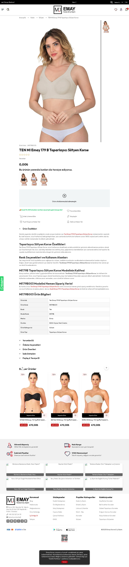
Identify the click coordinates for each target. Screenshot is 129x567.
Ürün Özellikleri (30, 229)
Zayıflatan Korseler (106, 501)
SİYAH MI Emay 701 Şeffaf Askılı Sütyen (33, 420)
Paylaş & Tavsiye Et (31, 358)
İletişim (32, 519)
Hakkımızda (34, 505)
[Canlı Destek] (2, 283)
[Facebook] (11, 521)
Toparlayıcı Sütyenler (106, 519)
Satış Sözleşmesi (58, 508)
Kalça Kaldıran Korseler (107, 516)
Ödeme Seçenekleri (32, 345)
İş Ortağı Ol (34, 516)
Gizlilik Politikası (54, 559)
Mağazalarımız (35, 508)
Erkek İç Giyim (81, 505)
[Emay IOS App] (71, 529)
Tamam (64, 562)
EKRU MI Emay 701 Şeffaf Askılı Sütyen (95, 420)
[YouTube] (25, 521)
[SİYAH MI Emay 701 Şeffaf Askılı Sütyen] (33, 393)
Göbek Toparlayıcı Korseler (108, 508)
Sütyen (78, 519)
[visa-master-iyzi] (17, 529)
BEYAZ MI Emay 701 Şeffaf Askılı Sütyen (64, 420)
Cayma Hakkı (57, 512)
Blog (31, 501)
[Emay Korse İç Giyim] (64, 10)
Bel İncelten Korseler (106, 505)
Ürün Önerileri (29, 349)
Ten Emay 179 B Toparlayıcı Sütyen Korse (78, 234)
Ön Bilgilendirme (59, 505)
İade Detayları (29, 354)
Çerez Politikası (58, 516)
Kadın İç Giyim (81, 501)
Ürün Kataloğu (35, 512)
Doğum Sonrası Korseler (107, 512)
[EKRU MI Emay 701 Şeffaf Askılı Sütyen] (95, 393)
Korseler (79, 516)
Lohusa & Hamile (82, 508)
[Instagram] (8, 521)
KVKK (55, 519)
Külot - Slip (80, 512)
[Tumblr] (22, 521)
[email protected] (15, 517)
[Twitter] (18, 521)
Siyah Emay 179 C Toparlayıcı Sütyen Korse (64, 289)
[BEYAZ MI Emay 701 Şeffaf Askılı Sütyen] (64, 393)
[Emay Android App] (58, 529)
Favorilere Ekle (44, 415)
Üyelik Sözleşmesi (59, 501)
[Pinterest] (15, 521)
